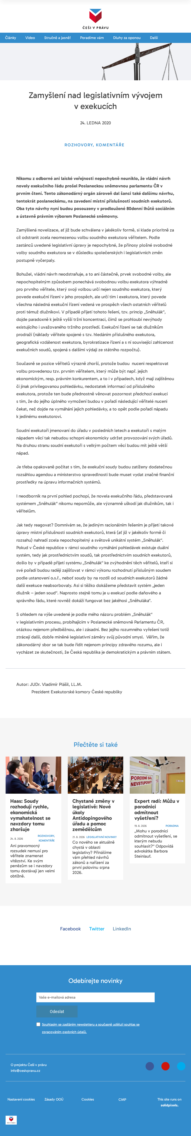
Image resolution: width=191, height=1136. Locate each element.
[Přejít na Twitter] (181, 1066)
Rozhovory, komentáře (46, 838)
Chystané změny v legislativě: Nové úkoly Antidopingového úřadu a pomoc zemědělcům (93, 815)
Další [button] (154, 37)
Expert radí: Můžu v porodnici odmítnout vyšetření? (156, 809)
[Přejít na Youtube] (165, 1066)
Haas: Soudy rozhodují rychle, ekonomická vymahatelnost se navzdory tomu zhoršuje (30, 815)
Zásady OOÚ (53, 1099)
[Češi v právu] (95, 18)
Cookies (88, 1099)
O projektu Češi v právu (29, 1065)
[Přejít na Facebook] (150, 1066)
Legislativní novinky (101, 837)
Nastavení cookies (21, 1099)
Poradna (172, 825)
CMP (122, 1099)
